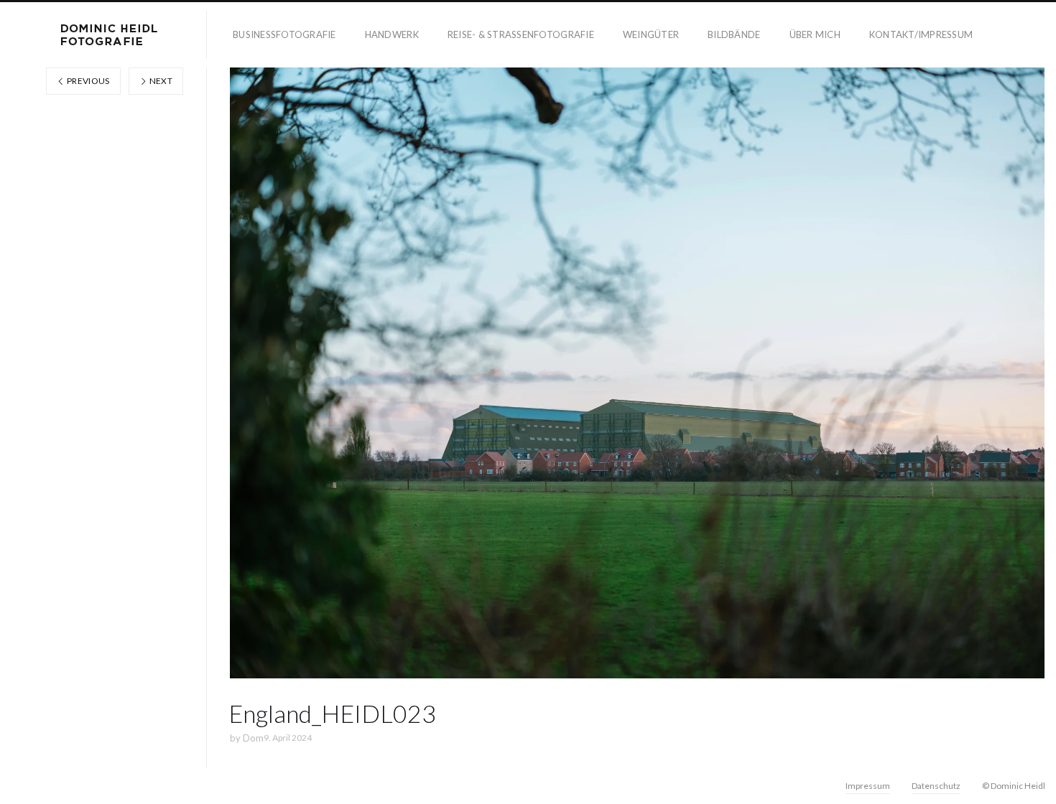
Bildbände (734, 34)
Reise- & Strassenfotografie (521, 34)
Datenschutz (936, 785)
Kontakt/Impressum (921, 34)
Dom (253, 738)
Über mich (814, 34)
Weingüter (651, 34)
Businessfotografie (284, 34)
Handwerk (392, 34)
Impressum (868, 785)
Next (159, 80)
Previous (87, 80)
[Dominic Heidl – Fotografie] (109, 34)
